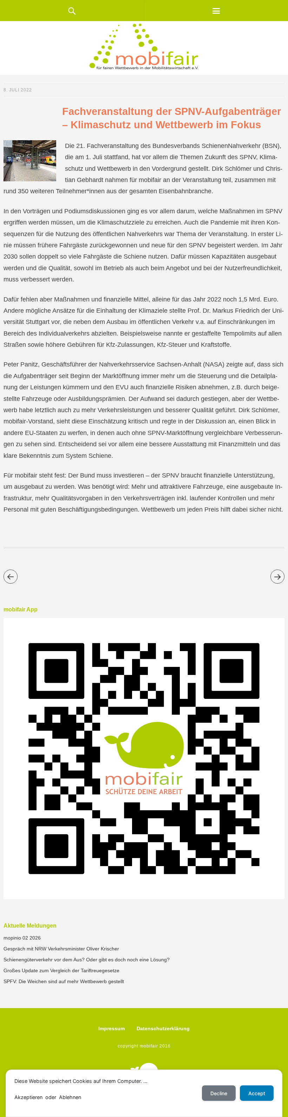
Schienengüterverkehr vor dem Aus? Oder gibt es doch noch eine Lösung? (87, 959)
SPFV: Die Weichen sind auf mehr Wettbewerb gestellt (64, 981)
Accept (256, 1093)
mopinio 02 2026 (22, 938)
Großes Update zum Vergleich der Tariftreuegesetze (61, 970)
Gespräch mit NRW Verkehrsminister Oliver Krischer (61, 949)
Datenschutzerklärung (163, 1028)
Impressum (111, 1028)
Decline (218, 1093)
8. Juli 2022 (18, 89)
